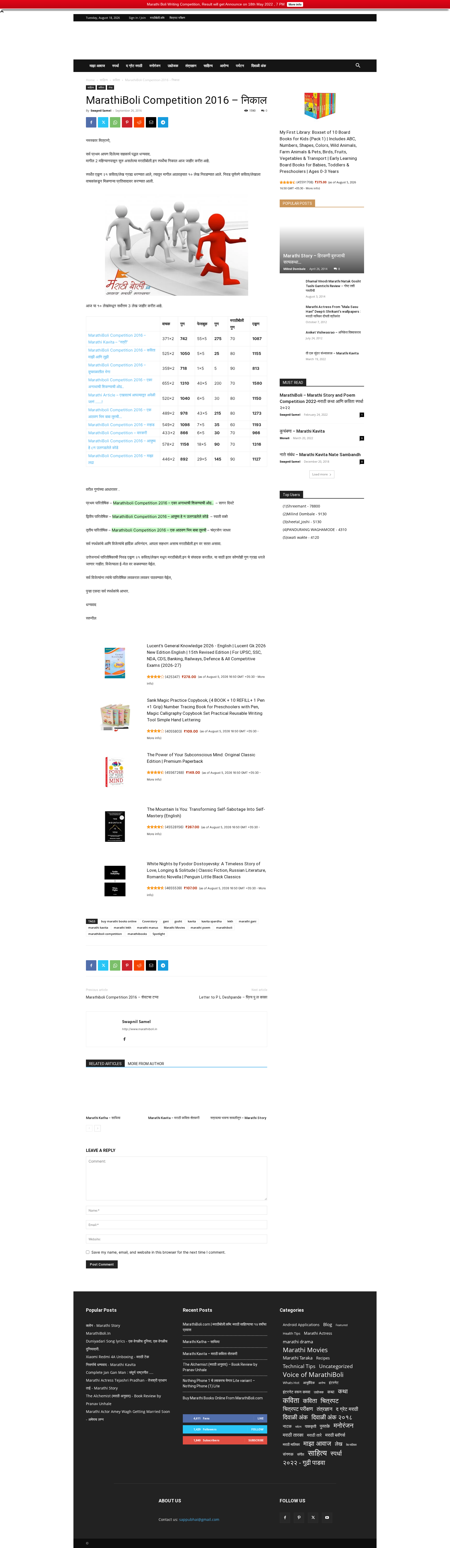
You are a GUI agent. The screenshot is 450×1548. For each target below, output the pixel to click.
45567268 (174, 772)
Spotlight (159, 934)
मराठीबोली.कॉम (157, 18)
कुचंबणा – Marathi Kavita (302, 431)
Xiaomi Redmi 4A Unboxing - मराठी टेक (117, 1356)
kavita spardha (212, 921)
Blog (327, 1324)
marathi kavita (98, 927)
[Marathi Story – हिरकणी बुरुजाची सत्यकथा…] (322, 243)
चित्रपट (330, 1400)
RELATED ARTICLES (105, 1064)
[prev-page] (89, 1128)
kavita (192, 921)
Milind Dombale (294, 269)
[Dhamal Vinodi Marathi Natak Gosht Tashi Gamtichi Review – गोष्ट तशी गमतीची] (290, 286)
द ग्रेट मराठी (134, 65)
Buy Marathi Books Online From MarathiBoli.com (223, 1398)
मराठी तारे (314, 1435)
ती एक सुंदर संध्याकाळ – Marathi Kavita (332, 353)
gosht (178, 921)
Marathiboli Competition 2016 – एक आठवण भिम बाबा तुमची (159, 530)
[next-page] (97, 1128)
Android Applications (301, 1324)
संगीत (300, 1454)
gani (166, 921)
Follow (257, 1429)
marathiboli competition (105, 934)
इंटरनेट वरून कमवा (296, 1391)
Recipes (323, 1357)
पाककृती (310, 1426)
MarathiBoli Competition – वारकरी (117, 432)
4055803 (173, 731)
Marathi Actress (318, 1333)
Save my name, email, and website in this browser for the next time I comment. (158, 1252)
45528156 (174, 827)
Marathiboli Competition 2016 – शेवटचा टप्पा (122, 997)
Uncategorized (336, 1366)
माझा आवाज (97, 65)
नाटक (287, 1426)
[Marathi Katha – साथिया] (114, 1094)
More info (153, 738)
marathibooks (137, 934)
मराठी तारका (293, 1435)
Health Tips (291, 1333)
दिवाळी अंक (258, 65)
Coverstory (149, 921)
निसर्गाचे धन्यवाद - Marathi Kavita (111, 1364)
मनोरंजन (154, 65)
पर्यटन (240, 65)
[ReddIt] (139, 122)
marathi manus (147, 927)
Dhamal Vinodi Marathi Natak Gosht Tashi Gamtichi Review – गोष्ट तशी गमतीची (333, 286)
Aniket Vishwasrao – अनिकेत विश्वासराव (333, 332)
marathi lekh (122, 927)
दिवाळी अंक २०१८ (332, 1417)
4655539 (173, 888)
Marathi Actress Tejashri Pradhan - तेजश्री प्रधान (126, 1380)
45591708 (305, 182)
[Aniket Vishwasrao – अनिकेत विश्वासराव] (290, 337)
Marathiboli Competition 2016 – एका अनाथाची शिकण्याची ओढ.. (163, 502)
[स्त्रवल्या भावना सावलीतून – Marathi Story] (238, 1094)
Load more (320, 474)
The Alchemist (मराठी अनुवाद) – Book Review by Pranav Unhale (220, 1367)
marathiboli (224, 927)
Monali (284, 438)
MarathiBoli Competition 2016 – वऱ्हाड (121, 424)
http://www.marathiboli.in (139, 1029)
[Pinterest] (127, 122)
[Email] (151, 122)
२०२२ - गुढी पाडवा (304, 1462)
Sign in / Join (137, 18)
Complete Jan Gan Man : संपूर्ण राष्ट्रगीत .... (119, 1372)
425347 (172, 677)
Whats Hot (291, 1382)
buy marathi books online (118, 921)
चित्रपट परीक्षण (177, 18)
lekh (230, 921)
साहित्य (208, 65)
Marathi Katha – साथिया (103, 1118)
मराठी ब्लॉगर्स (335, 1435)
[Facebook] (91, 122)
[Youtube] (327, 1518)
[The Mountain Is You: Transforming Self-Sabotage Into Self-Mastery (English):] (115, 829)
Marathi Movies (174, 927)
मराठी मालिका (291, 1444)
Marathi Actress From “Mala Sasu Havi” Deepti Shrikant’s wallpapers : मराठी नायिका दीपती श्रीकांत (333, 311)
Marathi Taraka (297, 1357)
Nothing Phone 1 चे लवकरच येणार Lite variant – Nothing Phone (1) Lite (219, 1383)
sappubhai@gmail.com (199, 1519)
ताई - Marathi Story (102, 1388)
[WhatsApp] (115, 122)
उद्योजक (173, 65)
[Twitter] (103, 122)
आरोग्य (224, 65)
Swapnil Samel (101, 110)
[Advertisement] (269, 40)
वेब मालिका (351, 1445)
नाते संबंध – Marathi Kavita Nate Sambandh (320, 454)
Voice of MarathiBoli (313, 1374)
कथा (330, 1392)
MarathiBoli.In (98, 1333)
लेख (111, 87)
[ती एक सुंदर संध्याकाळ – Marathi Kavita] (290, 358)
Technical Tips (299, 1366)
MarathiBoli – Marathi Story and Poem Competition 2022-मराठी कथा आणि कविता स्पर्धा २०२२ (321, 401)
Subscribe (256, 1440)
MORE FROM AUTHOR (146, 1064)
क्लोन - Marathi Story (103, 1325)
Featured (342, 1325)
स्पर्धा (115, 65)
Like (261, 1418)
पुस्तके (325, 1426)
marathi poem (200, 927)
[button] (358, 66)
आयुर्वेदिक (309, 1382)
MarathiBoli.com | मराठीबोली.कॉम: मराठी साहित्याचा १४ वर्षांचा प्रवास (224, 1327)
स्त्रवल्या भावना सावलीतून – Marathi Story (238, 1118)
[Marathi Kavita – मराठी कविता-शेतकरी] (176, 1094)
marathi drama (298, 1341)
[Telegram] (163, 122)
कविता (116, 80)
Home (90, 80)
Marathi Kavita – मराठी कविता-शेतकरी (173, 1118)
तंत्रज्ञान (190, 65)
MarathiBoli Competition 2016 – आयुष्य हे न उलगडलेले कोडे (160, 516)
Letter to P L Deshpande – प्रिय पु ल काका (233, 997)
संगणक (288, 1454)
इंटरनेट (334, 1382)
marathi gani (247, 921)
